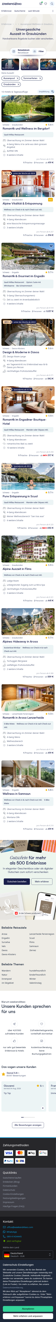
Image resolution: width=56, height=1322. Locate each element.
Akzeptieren (28, 1309)
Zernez (32, 950)
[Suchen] (52, 3)
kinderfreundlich (37, 974)
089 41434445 (14, 1236)
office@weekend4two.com (20, 1227)
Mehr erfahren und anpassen (28, 1316)
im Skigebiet (8, 982)
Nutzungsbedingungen (14, 1198)
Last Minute (33, 10)
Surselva (6, 942)
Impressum (8, 1202)
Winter (32, 978)
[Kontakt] (41, 3)
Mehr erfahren (42, 881)
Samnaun (34, 946)
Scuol (32, 938)
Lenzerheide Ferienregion (41, 934)
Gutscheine (19, 10)
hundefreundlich (37, 970)
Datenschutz (9, 1189)
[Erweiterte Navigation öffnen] (53, 11)
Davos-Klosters (9, 954)
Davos (4, 950)
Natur (4, 974)
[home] (19, 3)
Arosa (4, 934)
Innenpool (7, 978)
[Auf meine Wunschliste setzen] (51, 99)
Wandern (6, 970)
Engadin (6, 938)
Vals (4, 946)
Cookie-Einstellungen (13, 1193)
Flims (31, 942)
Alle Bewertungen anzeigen (28, 1125)
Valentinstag (35, 982)
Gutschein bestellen (16, 881)
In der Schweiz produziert (30, 913)
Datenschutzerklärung (13, 1287)
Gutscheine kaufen (12, 1177)
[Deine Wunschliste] (46, 3)
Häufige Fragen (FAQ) (13, 1206)
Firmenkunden (10, 1185)
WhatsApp (12, 1231)
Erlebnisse (6, 10)
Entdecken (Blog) (11, 1181)
